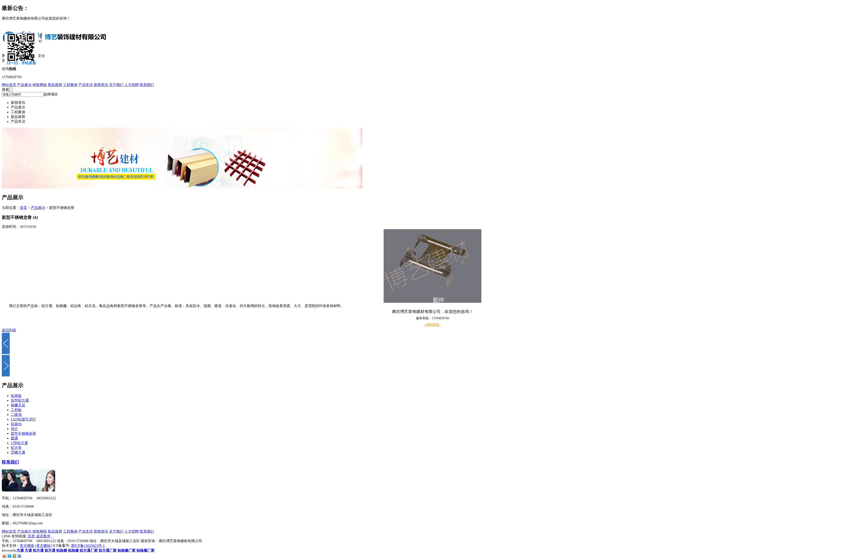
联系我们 (147, 85)
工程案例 (70, 85)
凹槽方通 (18, 452)
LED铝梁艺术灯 (23, 419)
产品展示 (24, 85)
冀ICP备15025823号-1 (88, 546)
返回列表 (9, 330)
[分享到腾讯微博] (9, 556)
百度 (31, 536)
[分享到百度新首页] (19, 556)
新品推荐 (55, 85)
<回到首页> (432, 324)
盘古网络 (27, 546)
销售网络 (39, 85)
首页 (23, 208)
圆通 (14, 438)
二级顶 (16, 414)
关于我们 (116, 85)
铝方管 (16, 448)
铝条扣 (16, 424)
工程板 (16, 410)
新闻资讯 (101, 85)
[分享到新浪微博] (4, 556)
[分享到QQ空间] (14, 556)
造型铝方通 (20, 400)
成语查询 (43, 536)
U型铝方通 (19, 443)
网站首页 (9, 85)
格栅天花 (18, 405)
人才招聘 (131, 85)
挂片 (14, 429)
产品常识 (85, 85)
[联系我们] (28, 490)
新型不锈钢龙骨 (23, 433)
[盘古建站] (43, 546)
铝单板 (16, 396)
